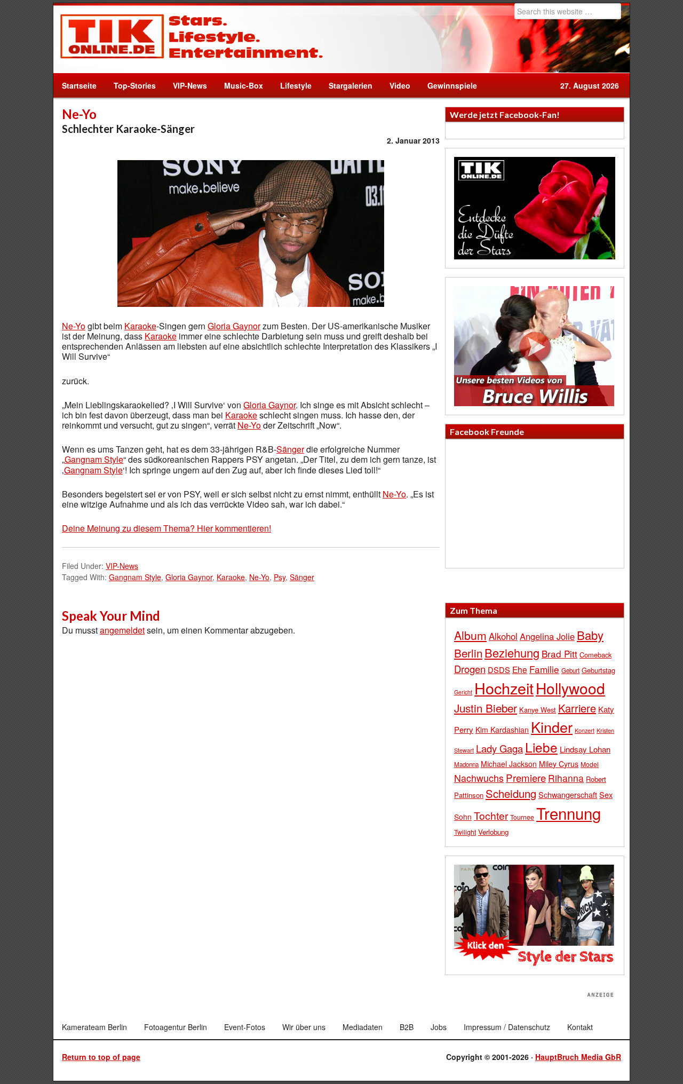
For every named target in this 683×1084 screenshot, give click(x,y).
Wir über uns (303, 1027)
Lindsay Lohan (585, 749)
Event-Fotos (244, 1027)
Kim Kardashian (502, 729)
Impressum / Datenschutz (507, 1027)
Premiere (526, 777)
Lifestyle (292, 85)
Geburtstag (598, 670)
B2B (407, 1027)
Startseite (79, 85)
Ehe (519, 669)
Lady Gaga (499, 748)
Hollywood (570, 688)
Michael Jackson (509, 763)
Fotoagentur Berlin (175, 1027)
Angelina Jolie (547, 636)
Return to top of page (101, 1056)
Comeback (595, 655)
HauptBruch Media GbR (578, 1056)
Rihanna (566, 778)
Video (395, 85)
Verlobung (493, 832)
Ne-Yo (73, 326)
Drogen (470, 669)
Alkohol (503, 636)
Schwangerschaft (567, 794)
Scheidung (511, 793)
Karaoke (140, 326)
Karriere (577, 708)
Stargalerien (350, 85)
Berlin (468, 653)
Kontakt (580, 1027)
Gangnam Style (94, 459)
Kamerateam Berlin (94, 1027)
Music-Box (239, 85)
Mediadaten (363, 1027)
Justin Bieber (485, 708)
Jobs (439, 1027)
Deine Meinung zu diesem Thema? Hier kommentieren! (166, 528)
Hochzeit (504, 688)
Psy (279, 577)
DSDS (499, 669)
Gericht (463, 692)
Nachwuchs (479, 778)
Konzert (584, 730)
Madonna (466, 764)
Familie (544, 669)
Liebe (541, 747)
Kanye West (537, 710)
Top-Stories (135, 85)
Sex (606, 794)
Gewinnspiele (452, 85)
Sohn (463, 816)
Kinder (552, 726)
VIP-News (190, 85)
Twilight (465, 831)
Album (470, 635)
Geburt (570, 670)
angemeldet (122, 630)
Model (590, 764)
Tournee (522, 816)
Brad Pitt (559, 653)
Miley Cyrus (558, 763)
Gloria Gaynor (234, 326)
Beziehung (512, 652)
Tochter (491, 815)
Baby (590, 635)
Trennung (568, 813)
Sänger (290, 449)
